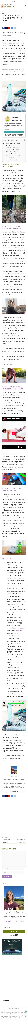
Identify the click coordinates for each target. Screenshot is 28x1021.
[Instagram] (14, 791)
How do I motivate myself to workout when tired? (14, 153)
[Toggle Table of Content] (22, 140)
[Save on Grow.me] (12, 28)
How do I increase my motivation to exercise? (13, 148)
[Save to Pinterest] (9, 28)
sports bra (18, 631)
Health (7, 11)
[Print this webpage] (15, 28)
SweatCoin (10, 588)
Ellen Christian (7, 35)
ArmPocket (21, 683)
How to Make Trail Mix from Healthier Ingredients (7, 841)
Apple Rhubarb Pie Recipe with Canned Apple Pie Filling (21, 841)
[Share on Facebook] (3, 28)
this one (9, 678)
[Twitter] (12, 791)
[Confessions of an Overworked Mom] (8, 6)
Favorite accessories (12, 160)
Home (3, 11)
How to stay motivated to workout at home (13, 157)
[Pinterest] (15, 791)
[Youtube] (17, 791)
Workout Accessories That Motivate (12, 144)
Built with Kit (14, 935)
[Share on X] (6, 28)
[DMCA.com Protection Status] (6, 1000)
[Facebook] (10, 791)
